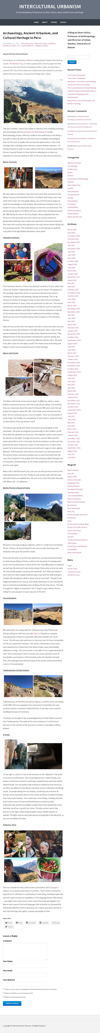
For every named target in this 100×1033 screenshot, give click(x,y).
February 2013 (73, 394)
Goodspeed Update (75, 489)
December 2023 (74, 236)
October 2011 (73, 445)
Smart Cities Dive (74, 530)
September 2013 (74, 372)
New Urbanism (73, 191)
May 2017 (71, 283)
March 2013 (72, 391)
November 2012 (74, 403)
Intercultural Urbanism (50, 6)
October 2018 (73, 261)
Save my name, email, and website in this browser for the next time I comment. (31, 989)
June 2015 (71, 318)
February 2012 (73, 432)
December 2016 (74, 293)
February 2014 (73, 356)
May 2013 (71, 384)
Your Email (7, 971)
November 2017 (74, 277)
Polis (69, 521)
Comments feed (74, 572)
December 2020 (74, 248)
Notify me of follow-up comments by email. (19, 993)
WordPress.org (73, 575)
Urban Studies (41, 46)
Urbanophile (72, 549)
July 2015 (71, 315)
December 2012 (74, 400)
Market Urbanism (74, 499)
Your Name (7, 961)
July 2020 (71, 251)
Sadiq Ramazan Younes (75, 131)
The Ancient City (16, 63)
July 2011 (71, 454)
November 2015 (74, 312)
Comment (7, 941)
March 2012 (72, 429)
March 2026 (72, 229)
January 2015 (73, 331)
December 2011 (74, 438)
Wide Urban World (74, 552)
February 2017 (73, 289)
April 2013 (71, 388)
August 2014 (72, 343)
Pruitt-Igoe (72, 204)
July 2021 (71, 245)
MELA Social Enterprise (76, 502)
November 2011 (74, 441)
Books (63, 22)
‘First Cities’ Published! (76, 78)
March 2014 (72, 353)
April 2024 (71, 233)
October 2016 (73, 296)
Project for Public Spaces (77, 527)
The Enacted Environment (77, 540)
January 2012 (73, 435)
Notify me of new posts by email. (15, 997)
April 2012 (71, 426)
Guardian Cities (73, 492)
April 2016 (71, 302)
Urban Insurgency (74, 210)
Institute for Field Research (35, 132)
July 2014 (71, 346)
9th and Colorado (74, 163)
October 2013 (73, 369)
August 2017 (72, 280)
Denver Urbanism (74, 480)
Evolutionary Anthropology (78, 179)
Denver (70, 175)
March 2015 (72, 324)
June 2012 (71, 419)
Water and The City (75, 217)
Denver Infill (72, 476)
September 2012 (74, 410)
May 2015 (71, 321)
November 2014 (74, 334)
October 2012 (73, 407)
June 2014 (71, 350)
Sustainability (28, 46)
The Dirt (71, 537)
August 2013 (72, 375)
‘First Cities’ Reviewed (76, 75)
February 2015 (73, 327)
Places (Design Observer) (78, 514)
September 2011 (74, 448)
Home (36, 22)
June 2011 (71, 457)
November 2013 (74, 365)
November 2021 (74, 242)
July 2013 (71, 378)
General (52, 44)
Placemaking (72, 201)
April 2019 (71, 258)
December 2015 (74, 308)
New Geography (74, 508)
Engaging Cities (74, 483)
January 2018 (73, 274)
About (45, 22)
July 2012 (71, 416)
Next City (71, 511)
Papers (54, 22)
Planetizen (72, 518)
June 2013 (71, 381)
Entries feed (72, 568)
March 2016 (72, 305)
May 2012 (71, 422)
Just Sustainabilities (75, 495)
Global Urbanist (73, 486)
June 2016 (71, 299)
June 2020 (71, 255)
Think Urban (72, 543)
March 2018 (72, 270)
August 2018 (72, 264)
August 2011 (72, 451)
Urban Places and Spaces (77, 546)
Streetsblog (72, 533)
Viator (35, 633)
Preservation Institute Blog (78, 524)
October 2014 (73, 337)
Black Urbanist (73, 470)
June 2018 (71, 267)
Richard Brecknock (73, 138)
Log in (70, 565)
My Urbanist (72, 505)
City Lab (71, 473)
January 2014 (73, 359)
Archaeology (27, 44)
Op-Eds (70, 198)
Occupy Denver (74, 194)
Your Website (9, 980)
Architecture (41, 44)
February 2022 (73, 239)
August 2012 (72, 413)
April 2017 (71, 286)
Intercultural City (11, 46)
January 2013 (73, 397)
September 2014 (74, 340)
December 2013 (74, 362)
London (70, 188)
